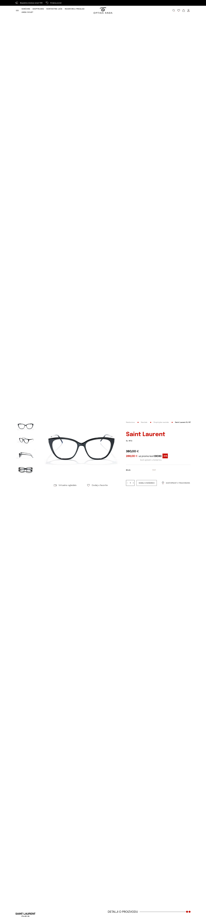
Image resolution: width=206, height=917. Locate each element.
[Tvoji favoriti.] (179, 10)
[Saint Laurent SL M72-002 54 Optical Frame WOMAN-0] (80, 449)
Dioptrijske (38, 9)
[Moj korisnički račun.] (188, 10)
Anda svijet (27, 12)
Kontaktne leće (54, 9)
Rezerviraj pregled (75, 9)
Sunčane (26, 9)
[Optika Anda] (103, 10)
